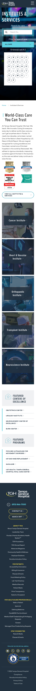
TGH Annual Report (18, 545)
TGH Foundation (18, 541)
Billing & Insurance (18, 570)
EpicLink (18, 606)
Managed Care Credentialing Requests (18, 626)
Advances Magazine (18, 548)
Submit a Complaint (18, 595)
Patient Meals (18, 588)
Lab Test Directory (18, 581)
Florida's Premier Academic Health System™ (18, 537)
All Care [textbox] (8, 44)
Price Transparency (18, 591)
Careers (18, 623)
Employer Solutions (18, 555)
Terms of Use (18, 683)
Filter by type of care (18, 39)
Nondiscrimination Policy (17, 559)
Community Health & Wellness (18, 552)
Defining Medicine (18, 609)
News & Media (18, 634)
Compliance (18, 674)
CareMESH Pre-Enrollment (18, 613)
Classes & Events (18, 574)
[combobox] (18, 44)
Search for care (18, 26)
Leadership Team (18, 532)
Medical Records (18, 584)
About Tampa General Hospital (18, 528)
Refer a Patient (18, 602)
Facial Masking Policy (18, 577)
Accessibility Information (18, 567)
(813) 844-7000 (19, 505)
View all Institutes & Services (14, 195)
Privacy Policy (18, 680)
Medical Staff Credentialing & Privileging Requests (18, 618)
